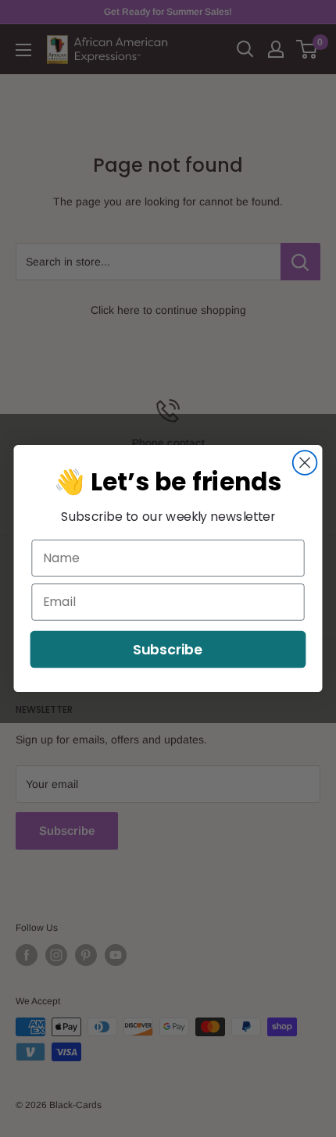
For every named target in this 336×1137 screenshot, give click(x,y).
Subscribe (168, 649)
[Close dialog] (305, 463)
